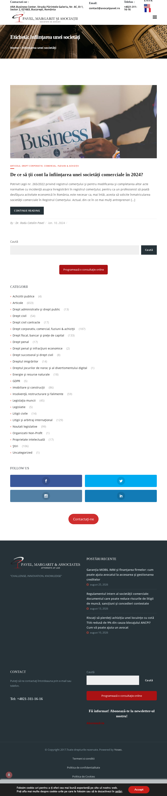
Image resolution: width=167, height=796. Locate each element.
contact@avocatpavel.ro (104, 8)
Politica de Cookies (83, 776)
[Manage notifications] (9, 775)
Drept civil (19, 316)
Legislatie (19, 407)
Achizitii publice (23, 296)
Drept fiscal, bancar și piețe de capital (38, 335)
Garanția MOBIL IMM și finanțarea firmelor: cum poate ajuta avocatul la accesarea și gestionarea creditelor (120, 574)
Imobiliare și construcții (29, 387)
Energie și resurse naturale (31, 374)
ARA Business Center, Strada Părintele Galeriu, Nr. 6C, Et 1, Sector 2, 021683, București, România (46, 8)
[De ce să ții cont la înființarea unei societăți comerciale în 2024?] (83, 121)
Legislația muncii (24, 400)
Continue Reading (27, 210)
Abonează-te (95, 723)
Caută (14, 241)
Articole (15, 165)
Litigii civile (20, 413)
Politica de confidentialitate (83, 767)
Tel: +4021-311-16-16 (26, 699)
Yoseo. (118, 749)
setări (118, 791)
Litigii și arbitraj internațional (33, 420)
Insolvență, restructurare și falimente (38, 394)
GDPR (16, 381)
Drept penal (21, 342)
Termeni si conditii (83, 758)
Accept (138, 790)
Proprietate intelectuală (29, 439)
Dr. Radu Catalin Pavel (29, 223)
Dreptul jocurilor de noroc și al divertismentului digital (50, 368)
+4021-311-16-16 (130, 8)
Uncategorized (22, 452)
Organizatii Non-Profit (27, 433)
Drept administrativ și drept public (36, 309)
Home (14, 48)
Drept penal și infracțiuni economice (38, 348)
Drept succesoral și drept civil (33, 355)
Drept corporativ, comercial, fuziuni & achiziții (50, 165)
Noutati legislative (25, 426)
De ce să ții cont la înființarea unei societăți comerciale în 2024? (76, 174)
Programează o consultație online (83, 269)
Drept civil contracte (26, 322)
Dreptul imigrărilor (25, 361)
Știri (15, 446)
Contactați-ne (83, 519)
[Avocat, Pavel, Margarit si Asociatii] (45, 17)
